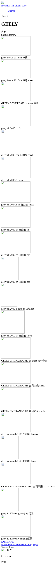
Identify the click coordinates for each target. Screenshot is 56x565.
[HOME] (2, 3)
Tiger (35, 544)
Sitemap (11, 11)
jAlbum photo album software (16, 544)
